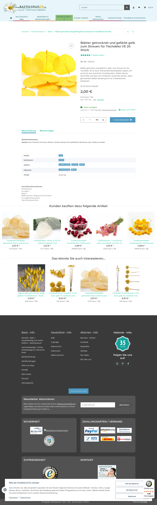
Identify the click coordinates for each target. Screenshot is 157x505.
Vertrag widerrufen (78, 391)
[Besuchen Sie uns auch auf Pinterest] (122, 364)
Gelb (60, 155)
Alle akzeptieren (132, 484)
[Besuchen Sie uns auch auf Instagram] (117, 364)
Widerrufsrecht (57, 355)
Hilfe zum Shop (28, 365)
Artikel (61, 160)
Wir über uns (85, 359)
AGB (52, 338)
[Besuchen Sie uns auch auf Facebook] (128, 364)
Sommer (75, 164)
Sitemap (83, 351)
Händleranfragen (29, 361)
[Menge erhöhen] (103, 119)
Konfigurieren (132, 490)
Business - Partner (88, 338)
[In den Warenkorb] (24, 39)
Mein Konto (26, 374)
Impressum (55, 351)
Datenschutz (56, 346)
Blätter (74, 169)
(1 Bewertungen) (97, 55)
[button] (133, 7)
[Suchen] (127, 7)
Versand (100, 99)
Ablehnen (132, 496)
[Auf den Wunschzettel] (71, 46)
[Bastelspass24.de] (25, 7)
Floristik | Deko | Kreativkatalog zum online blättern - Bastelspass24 (32, 340)
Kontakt (25, 370)
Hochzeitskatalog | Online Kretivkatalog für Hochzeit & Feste (33, 350)
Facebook (84, 342)
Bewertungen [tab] (47, 131)
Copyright (55, 342)
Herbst (82, 164)
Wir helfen (84, 355)
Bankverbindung (28, 357)
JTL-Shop (144, 502)
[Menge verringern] (83, 119)
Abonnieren (124, 405)
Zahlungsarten (28, 383)
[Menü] (153, 480)
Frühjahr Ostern (64, 164)
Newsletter (84, 346)
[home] (11, 18)
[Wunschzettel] (139, 7)
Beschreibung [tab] (29, 131)
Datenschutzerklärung (66, 404)
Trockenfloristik (64, 169)
